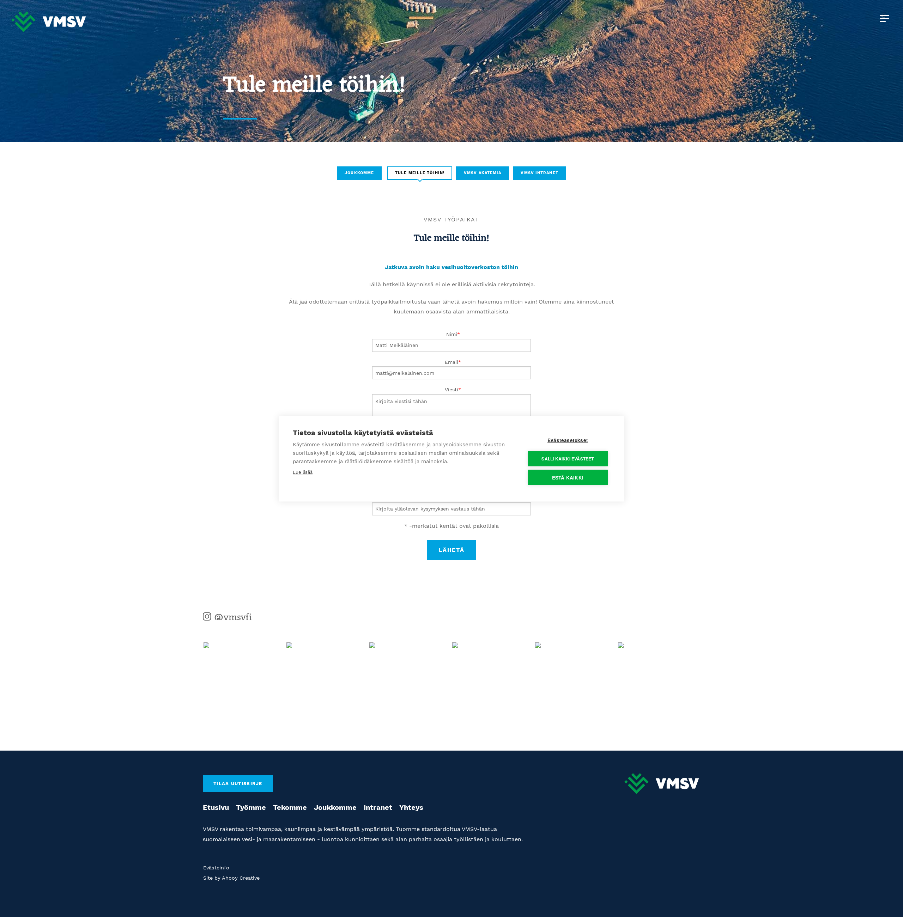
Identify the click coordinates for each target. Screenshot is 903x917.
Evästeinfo (216, 867)
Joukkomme (359, 173)
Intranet (378, 807)
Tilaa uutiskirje (237, 783)
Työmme (251, 807)
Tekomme (290, 807)
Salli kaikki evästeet (567, 459)
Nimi (451, 334)
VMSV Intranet (539, 173)
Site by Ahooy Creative (231, 878)
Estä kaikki (567, 477)
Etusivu (216, 807)
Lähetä (452, 549)
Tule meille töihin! (419, 173)
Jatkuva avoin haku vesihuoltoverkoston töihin (451, 267)
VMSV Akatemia (482, 173)
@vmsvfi (231, 617)
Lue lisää (303, 472)
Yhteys (411, 807)
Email (451, 362)
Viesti (451, 389)
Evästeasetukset (567, 439)
